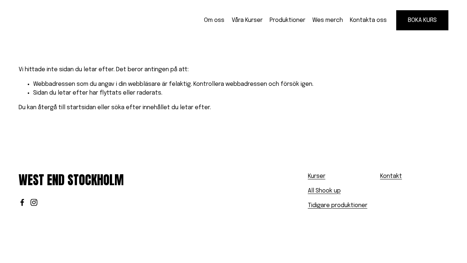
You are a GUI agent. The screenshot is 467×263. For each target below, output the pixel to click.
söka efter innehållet (140, 107)
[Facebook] (22, 202)
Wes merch (327, 20)
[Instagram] (34, 202)
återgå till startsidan (67, 107)
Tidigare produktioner (337, 205)
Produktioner (287, 20)
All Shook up (324, 191)
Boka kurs (422, 20)
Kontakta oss (368, 20)
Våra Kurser (247, 20)
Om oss (214, 20)
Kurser (316, 176)
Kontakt (391, 176)
